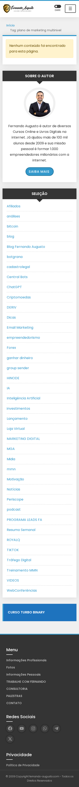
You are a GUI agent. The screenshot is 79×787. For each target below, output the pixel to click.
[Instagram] (33, 728)
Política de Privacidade (23, 765)
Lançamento (17, 418)
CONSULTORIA (17, 689)
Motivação (15, 479)
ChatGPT (14, 287)
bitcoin (12, 226)
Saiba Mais (39, 171)
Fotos (10, 667)
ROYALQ (13, 539)
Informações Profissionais (26, 660)
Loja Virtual (16, 428)
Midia (11, 459)
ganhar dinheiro (20, 358)
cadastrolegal (18, 266)
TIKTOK (13, 550)
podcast (14, 509)
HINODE (13, 378)
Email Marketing (20, 327)
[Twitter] (10, 739)
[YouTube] (21, 728)
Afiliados (13, 206)
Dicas (11, 317)
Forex (11, 347)
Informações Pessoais (23, 674)
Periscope (15, 499)
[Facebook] (10, 728)
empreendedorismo (23, 337)
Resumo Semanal (21, 529)
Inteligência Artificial (23, 398)
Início (10, 25)
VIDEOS (13, 580)
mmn (11, 469)
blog (10, 236)
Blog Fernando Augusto (26, 246)
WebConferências (22, 590)
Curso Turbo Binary (26, 612)
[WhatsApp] (44, 728)
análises (13, 216)
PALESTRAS (14, 696)
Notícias (13, 489)
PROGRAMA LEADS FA (24, 519)
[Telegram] (56, 728)
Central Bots (17, 277)
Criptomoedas (19, 297)
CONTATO (14, 703)
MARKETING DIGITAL (23, 438)
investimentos (18, 408)
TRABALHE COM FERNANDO (26, 682)
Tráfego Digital (19, 560)
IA (8, 388)
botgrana (15, 256)
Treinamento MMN (22, 570)
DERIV (11, 307)
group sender (18, 368)
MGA (11, 448)
